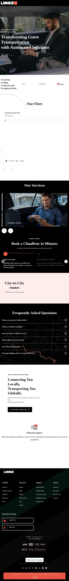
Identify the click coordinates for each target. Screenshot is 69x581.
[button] (2, 55)
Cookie (41, 563)
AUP (46, 563)
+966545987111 (34, 440)
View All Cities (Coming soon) (18, 409)
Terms (21, 563)
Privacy (27, 563)
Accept (35, 577)
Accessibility (34, 563)
